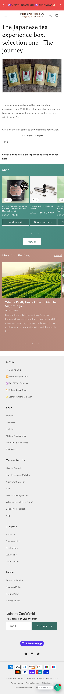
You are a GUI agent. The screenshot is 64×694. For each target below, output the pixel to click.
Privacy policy (17, 683)
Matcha (10, 415)
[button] (6, 15)
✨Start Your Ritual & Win (19, 396)
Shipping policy (49, 683)
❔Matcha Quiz (13, 369)
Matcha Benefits (14, 468)
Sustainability (12, 541)
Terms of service (32, 683)
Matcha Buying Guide (17, 495)
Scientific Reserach (15, 508)
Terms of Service (14, 580)
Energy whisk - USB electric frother (42, 207)
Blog (8, 515)
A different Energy (15, 482)
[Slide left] (25, 233)
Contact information (23, 688)
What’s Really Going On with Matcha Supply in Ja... (31, 304)
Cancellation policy (43, 688)
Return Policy (12, 594)
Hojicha (9, 429)
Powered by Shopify (35, 678)
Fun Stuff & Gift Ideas (17, 442)
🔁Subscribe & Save (16, 390)
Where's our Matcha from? (19, 502)
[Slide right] (38, 233)
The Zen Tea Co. (19, 678)
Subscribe (45, 626)
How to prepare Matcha (18, 475)
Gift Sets (10, 422)
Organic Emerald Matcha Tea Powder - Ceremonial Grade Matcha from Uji (14, 208)
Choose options (43, 222)
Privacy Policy (13, 600)
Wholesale (11, 554)
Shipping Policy (13, 587)
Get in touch (12, 561)
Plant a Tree (12, 548)
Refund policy (52, 678)
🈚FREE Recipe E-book (17, 376)
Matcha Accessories (16, 436)
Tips (8, 488)
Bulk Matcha (12, 449)
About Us (10, 534)
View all (32, 241)
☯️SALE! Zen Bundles (17, 383)
